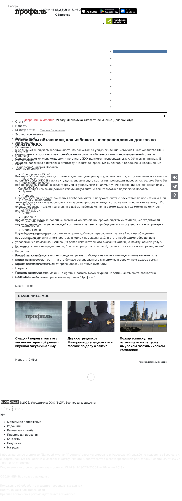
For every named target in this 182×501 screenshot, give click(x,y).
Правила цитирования (23, 434)
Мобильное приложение (24, 422)
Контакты (13, 439)
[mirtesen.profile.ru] (116, 72)
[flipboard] (116, 106)
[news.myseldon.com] (116, 79)
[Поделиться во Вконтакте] (174, 177)
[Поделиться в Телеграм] (174, 186)
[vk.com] (140, 51)
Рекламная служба (20, 430)
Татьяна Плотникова (52, 130)
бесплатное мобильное (31, 277)
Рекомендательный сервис (152, 361)
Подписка (14, 443)
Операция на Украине (39, 120)
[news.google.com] (116, 86)
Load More (91, 377)
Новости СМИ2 (26, 359)
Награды (13, 447)
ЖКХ (30, 285)
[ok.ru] (116, 58)
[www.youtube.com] (116, 65)
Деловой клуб (123, 120)
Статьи (20, 121)
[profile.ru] (116, 100)
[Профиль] (31, 12)
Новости (61, 10)
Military (61, 120)
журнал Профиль (109, 273)
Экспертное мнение (98, 120)
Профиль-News (85, 273)
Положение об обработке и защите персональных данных (41, 485)
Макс (53, 273)
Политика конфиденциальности (22, 490)
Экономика (75, 120)
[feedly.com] (116, 93)
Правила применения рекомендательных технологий (37, 494)
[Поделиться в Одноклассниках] (174, 195)
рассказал (35, 163)
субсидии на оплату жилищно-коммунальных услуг (122, 255)
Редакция (14, 426)
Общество (62, 14)
